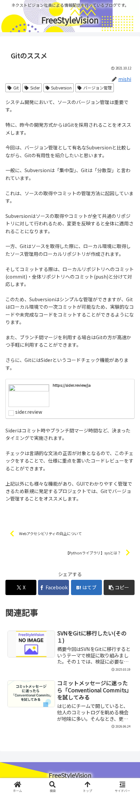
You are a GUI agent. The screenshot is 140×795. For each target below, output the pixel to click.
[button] (119, 587)
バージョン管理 (97, 87)
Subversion (61, 87)
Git (16, 87)
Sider (35, 87)
